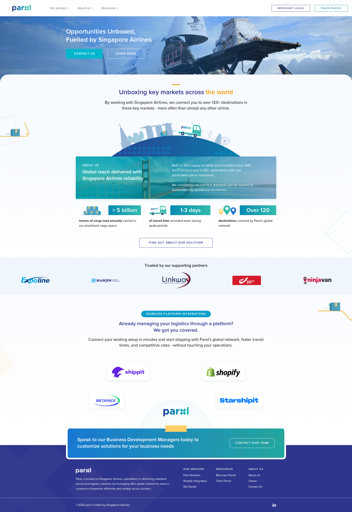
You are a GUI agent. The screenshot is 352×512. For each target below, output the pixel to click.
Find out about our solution (176, 242)
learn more (126, 53)
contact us (84, 53)
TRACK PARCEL (331, 8)
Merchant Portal (226, 475)
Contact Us (255, 486)
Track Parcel (223, 481)
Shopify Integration (195, 481)
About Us (254, 475)
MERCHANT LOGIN (291, 8)
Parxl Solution (191, 475)
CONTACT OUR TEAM (252, 443)
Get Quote (190, 486)
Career (253, 481)
